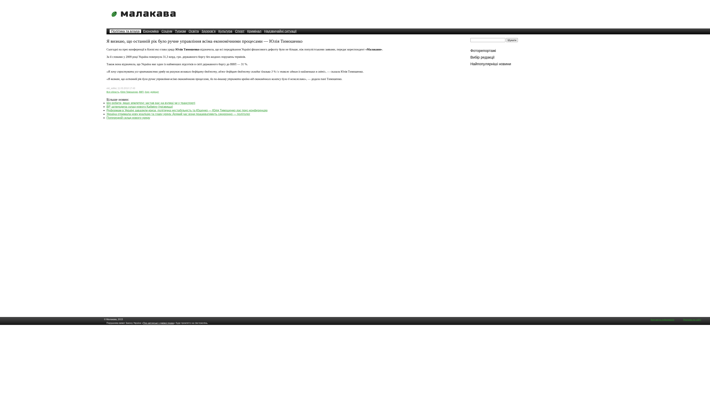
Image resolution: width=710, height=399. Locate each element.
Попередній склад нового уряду (128, 117)
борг (147, 92)
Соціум (166, 31)
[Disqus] (284, 166)
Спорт (239, 31)
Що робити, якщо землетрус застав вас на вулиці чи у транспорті (150, 103)
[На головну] (144, 19)
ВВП (141, 92)
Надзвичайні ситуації (280, 31)
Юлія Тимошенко (129, 92)
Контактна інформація (662, 319)
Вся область (112, 92)
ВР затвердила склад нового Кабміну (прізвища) (139, 106)
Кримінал (254, 31)
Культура (225, 31)
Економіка (151, 31)
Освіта (194, 31)
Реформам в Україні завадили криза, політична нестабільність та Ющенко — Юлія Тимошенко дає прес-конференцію (187, 110)
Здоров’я (209, 31)
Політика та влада (125, 31)
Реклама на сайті (692, 319)
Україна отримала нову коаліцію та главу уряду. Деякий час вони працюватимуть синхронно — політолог (178, 114)
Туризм (180, 31)
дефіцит (154, 92)
